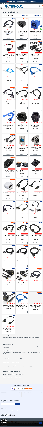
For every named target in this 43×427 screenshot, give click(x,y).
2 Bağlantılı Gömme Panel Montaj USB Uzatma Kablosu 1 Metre (35, 55)
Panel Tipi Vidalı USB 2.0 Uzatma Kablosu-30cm (21, 215)
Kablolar (5, 8)
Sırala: (24, 15)
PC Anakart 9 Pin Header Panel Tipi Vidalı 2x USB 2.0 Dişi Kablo (8, 216)
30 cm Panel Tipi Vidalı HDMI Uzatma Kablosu (35, 193)
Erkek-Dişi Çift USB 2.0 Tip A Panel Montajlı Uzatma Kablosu (22, 193)
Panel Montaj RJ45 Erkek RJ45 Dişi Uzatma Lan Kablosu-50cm (8, 236)
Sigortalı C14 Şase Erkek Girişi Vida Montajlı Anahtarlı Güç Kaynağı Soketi (35, 125)
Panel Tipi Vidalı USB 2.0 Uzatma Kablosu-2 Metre (8, 32)
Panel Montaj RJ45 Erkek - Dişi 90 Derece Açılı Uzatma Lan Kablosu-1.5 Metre (35, 102)
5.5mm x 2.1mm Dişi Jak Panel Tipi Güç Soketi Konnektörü (22, 171)
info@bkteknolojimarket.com (10, 415)
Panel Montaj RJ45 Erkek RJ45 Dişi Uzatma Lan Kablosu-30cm (22, 236)
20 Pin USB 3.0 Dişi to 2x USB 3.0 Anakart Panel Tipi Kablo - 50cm (8, 125)
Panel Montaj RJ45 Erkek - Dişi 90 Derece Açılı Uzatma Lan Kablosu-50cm (22, 102)
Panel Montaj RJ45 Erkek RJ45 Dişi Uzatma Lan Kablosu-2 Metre (8, 260)
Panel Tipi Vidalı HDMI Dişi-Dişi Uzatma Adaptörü (35, 171)
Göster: (37, 15)
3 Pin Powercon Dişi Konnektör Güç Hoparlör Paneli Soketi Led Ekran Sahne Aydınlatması (35, 32)
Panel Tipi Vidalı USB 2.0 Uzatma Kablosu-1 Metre (8, 148)
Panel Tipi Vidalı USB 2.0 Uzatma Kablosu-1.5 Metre (35, 283)
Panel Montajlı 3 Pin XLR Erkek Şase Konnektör (22, 148)
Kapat (40, 423)
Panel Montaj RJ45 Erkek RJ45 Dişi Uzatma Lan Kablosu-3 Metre (35, 236)
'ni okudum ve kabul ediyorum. (10, 406)
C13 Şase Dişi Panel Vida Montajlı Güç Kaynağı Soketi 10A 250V (22, 32)
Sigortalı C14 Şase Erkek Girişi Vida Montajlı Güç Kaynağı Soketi (22, 125)
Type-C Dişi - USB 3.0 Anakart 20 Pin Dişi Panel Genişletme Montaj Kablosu (21, 78)
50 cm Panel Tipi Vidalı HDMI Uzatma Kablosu (8, 329)
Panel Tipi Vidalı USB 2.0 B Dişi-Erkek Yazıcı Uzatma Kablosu (8, 102)
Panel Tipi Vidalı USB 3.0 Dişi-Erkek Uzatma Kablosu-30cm (21, 306)
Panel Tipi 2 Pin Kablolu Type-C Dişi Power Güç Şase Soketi (8, 55)
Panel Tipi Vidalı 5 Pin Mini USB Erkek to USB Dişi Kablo (35, 215)
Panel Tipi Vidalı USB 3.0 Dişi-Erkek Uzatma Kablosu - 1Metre (35, 78)
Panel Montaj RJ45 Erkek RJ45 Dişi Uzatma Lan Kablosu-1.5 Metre (22, 260)
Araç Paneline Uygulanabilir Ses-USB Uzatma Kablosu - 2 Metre (8, 283)
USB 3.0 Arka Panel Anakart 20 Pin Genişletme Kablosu (8, 78)
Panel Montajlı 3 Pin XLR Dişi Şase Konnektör (35, 148)
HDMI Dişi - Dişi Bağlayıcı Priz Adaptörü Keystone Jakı (8, 193)
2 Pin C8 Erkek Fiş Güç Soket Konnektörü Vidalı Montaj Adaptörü (21, 55)
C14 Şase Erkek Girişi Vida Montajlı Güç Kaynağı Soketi (8, 171)
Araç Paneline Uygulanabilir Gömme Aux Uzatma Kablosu (8, 306)
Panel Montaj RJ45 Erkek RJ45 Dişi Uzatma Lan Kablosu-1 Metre (35, 260)
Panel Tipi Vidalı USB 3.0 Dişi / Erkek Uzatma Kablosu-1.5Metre (35, 306)
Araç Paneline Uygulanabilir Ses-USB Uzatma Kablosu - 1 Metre (21, 283)
